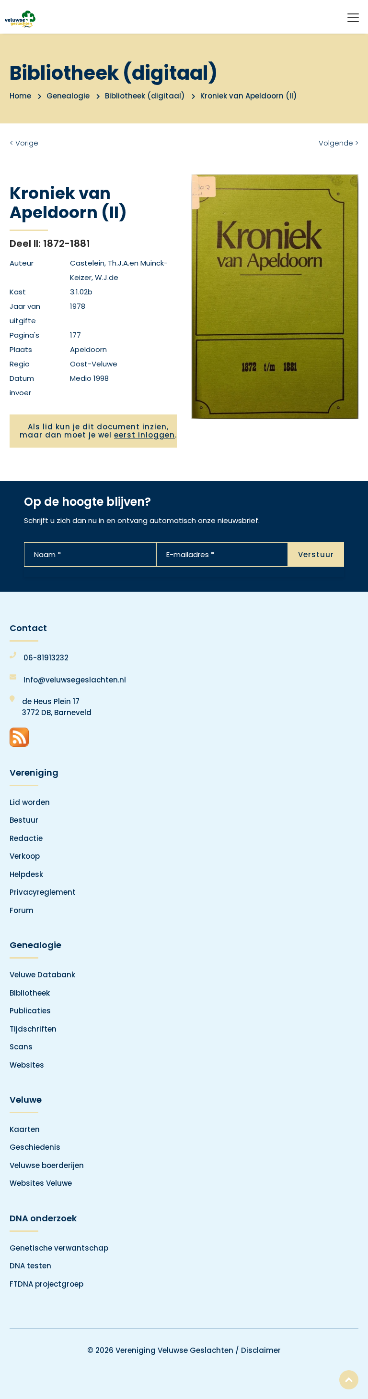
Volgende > (338, 143)
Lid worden (30, 802)
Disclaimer (261, 1350)
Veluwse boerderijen (47, 1165)
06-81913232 (46, 658)
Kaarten (25, 1129)
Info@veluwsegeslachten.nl (74, 680)
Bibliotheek (30, 993)
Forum (22, 910)
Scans (21, 1047)
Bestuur (24, 820)
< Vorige (24, 143)
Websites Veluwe (41, 1183)
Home (20, 96)
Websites (27, 1065)
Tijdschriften (33, 1029)
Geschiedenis (35, 1147)
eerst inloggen (144, 435)
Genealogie (68, 96)
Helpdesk (26, 874)
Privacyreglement (43, 892)
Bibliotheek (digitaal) (145, 96)
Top (348, 1379)
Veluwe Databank (42, 975)
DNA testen (30, 1266)
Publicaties (30, 1011)
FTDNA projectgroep (46, 1284)
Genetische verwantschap (59, 1248)
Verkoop (25, 856)
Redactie (26, 838)
